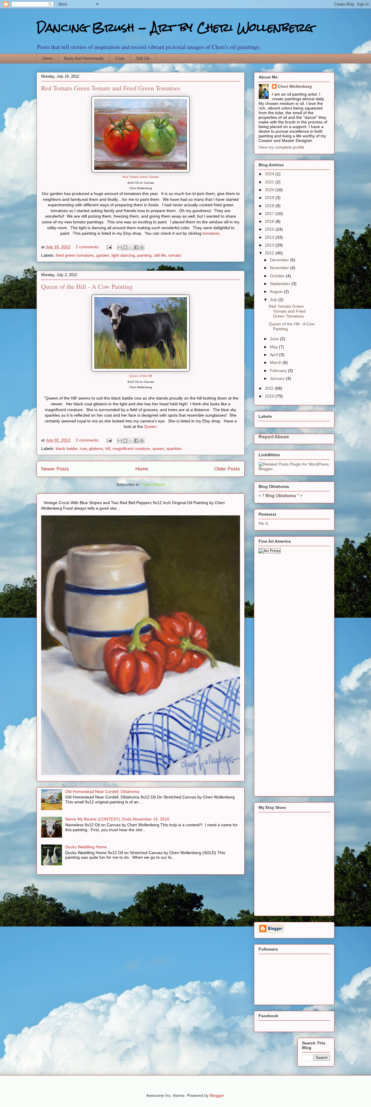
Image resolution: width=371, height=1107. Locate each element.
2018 (270, 205)
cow (83, 448)
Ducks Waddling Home (86, 847)
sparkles (174, 448)
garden (102, 255)
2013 (270, 245)
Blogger (217, 1095)
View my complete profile (281, 147)
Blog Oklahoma (280, 496)
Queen (150, 426)
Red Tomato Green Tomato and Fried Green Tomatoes (110, 88)
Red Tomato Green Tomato (141, 176)
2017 (270, 213)
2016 (270, 221)
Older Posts (227, 469)
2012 (270, 253)
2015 (270, 229)
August (277, 291)
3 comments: (88, 440)
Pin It (263, 523)
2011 (270, 388)
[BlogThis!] (125, 247)
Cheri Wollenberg (295, 86)
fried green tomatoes (75, 255)
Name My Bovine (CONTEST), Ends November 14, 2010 (117, 819)
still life (160, 255)
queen (158, 448)
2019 (270, 197)
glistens (96, 448)
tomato (174, 255)
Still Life (143, 58)
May (274, 346)
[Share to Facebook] (136, 247)
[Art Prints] (270, 550)
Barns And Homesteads (84, 58)
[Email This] (120, 247)
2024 (270, 174)
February (279, 370)
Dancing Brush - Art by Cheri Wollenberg (175, 27)
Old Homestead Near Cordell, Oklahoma (102, 791)
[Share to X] (131, 247)
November (280, 267)
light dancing (123, 255)
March (276, 362)
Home (47, 58)
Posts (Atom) (153, 484)
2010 (270, 396)
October (278, 275)
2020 (270, 189)
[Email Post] (109, 247)
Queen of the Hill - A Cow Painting (87, 286)
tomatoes (211, 233)
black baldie (66, 448)
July (274, 299)
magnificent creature (131, 448)
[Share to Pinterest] (142, 247)
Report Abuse (274, 436)
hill (107, 448)
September (280, 283)
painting (144, 255)
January (278, 378)
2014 (270, 237)
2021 (270, 182)
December (280, 260)
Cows (120, 58)
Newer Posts (55, 469)
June (275, 338)
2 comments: (88, 247)
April (274, 354)
